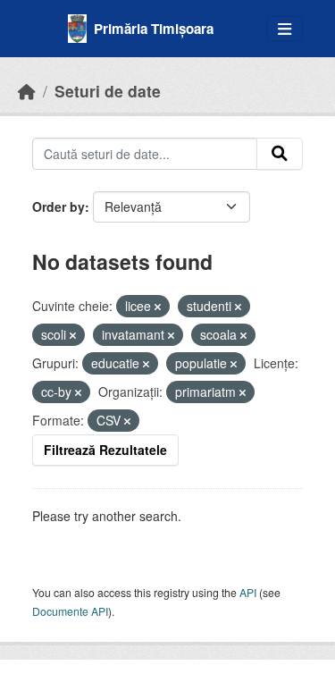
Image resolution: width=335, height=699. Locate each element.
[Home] (27, 91)
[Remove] (158, 306)
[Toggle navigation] (284, 29)
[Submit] (279, 154)
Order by (58, 206)
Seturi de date (107, 91)
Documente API (70, 611)
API (247, 592)
